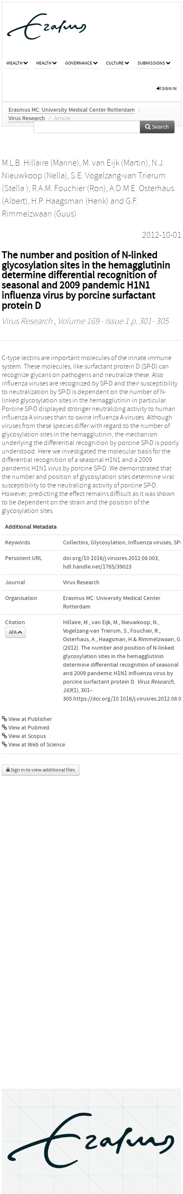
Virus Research (27, 118)
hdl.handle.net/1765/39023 (97, 566)
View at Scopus (26, 736)
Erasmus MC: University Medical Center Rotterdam (72, 110)
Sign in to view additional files (42, 770)
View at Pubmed (28, 727)
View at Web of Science (36, 744)
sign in (169, 88)
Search (160, 127)
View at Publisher (29, 719)
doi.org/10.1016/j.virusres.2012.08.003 (110, 558)
